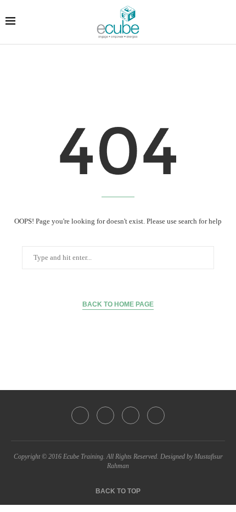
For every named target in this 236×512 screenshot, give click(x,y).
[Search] (225, 22)
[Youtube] (156, 415)
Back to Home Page (118, 304)
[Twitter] (105, 415)
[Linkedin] (130, 415)
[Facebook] (80, 415)
